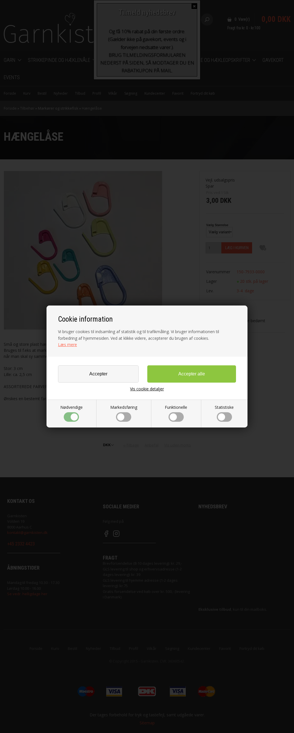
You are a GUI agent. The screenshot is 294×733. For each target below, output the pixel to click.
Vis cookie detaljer (147, 389)
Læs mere (67, 344)
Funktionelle (176, 407)
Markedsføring (123, 407)
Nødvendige (71, 407)
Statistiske (224, 407)
